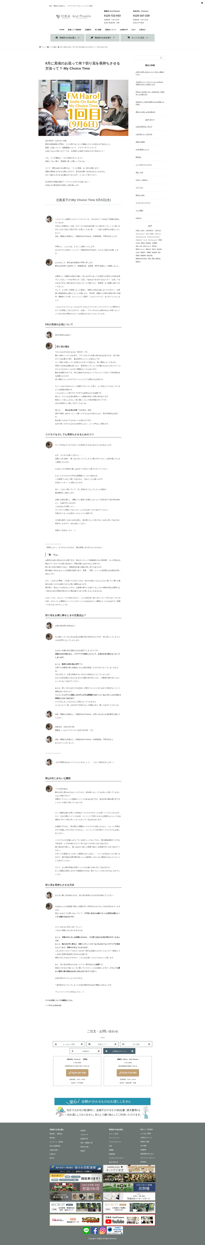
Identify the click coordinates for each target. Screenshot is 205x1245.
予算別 (160, 240)
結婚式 (83, 1151)
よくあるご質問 (69, 1044)
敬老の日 (148, 249)
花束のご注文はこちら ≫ (65, 530)
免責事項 (143, 1162)
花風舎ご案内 (144, 1141)
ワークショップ (152, 240)
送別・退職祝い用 (86, 1143)
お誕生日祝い (54, 1150)
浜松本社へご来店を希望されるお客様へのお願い (150, 103)
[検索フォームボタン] (161, 57)
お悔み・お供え (140, 230)
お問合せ (142, 30)
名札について (147, 246)
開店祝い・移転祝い (56, 1134)
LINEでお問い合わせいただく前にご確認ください (150, 73)
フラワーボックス (141, 236)
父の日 (138, 252)
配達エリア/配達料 (74, 30)
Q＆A (133, 30)
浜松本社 (159, 249)
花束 (159, 252)
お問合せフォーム (119, 1051)
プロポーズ (139, 240)
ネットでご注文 (137, 38)
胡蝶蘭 (149, 252)
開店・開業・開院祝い (154, 258)
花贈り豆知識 (140, 142)
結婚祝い (83, 1130)
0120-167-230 (141, 15)
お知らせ (139, 218)
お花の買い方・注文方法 (144, 134)
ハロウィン (157, 233)
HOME (61, 30)
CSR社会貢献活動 (54, 1005)
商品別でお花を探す (102, 38)
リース (145, 240)
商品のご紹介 (140, 195)
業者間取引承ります (147, 1154)
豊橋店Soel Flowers (141, 258)
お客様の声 (124, 30)
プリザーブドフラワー (143, 203)
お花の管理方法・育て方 (144, 126)
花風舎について (110, 30)
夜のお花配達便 (55, 1146)
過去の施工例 (113, 1162)
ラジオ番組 (139, 210)
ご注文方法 (157, 230)
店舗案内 (88, 30)
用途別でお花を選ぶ (67, 38)
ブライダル (139, 187)
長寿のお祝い (85, 1147)
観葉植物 (143, 255)
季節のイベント (140, 249)
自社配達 (154, 252)
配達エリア (102, 1044)
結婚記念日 (84, 1138)
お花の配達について (142, 149)
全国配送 (154, 243)
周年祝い (154, 246)
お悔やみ (53, 1154)
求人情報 (98, 30)
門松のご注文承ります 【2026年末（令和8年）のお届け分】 (150, 93)
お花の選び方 (149, 230)
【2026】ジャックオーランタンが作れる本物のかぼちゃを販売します (149, 83)
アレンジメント (140, 233)
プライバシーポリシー (147, 1158)
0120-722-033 (112, 15)
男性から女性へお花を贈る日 (145, 112)
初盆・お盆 (139, 172)
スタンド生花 (149, 233)
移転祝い (143, 252)
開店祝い (139, 157)
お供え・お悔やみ (142, 180)
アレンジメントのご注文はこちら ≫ (69, 992)
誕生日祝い (150, 255)
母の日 (154, 249)
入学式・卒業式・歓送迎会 (143, 243)
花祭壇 (138, 255)
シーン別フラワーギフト (144, 165)
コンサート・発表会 (56, 1142)
